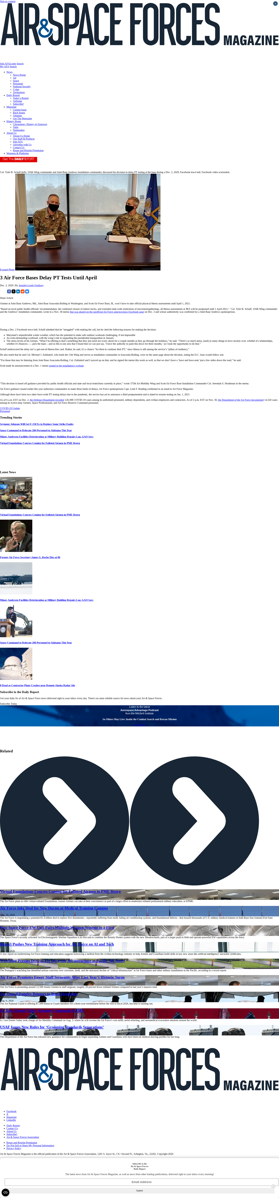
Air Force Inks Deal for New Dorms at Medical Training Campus (54, 908)
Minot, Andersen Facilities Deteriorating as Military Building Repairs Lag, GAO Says (46, 600)
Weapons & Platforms (17, 153)
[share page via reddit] (23, 292)
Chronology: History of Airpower (30, 124)
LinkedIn (11, 1120)
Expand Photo (7, 269)
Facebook (11, 1111)
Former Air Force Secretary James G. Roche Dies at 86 (30, 557)
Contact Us (18, 147)
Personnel (18, 83)
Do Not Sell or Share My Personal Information (30, 1145)
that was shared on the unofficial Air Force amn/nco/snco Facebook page (107, 311)
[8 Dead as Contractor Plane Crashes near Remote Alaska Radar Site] (16, 679)
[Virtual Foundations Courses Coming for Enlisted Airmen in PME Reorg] (16, 508)
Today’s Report (21, 98)
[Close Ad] (273, 1186)
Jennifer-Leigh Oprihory (31, 285)
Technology (19, 92)
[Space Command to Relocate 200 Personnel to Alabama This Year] (16, 636)
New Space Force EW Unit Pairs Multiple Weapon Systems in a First (57, 927)
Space (16, 80)
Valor (15, 127)
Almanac (17, 115)
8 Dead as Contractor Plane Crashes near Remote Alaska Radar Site (37, 685)
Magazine (11, 106)
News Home (19, 75)
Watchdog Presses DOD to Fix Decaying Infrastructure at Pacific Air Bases (62, 961)
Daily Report (13, 95)
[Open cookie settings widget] (5, 1192)
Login (13, 63)
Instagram (11, 1117)
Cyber (16, 89)
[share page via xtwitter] (14, 292)
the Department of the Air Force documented (241, 400)
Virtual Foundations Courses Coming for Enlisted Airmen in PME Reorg (40, 514)
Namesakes (19, 130)
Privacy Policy (13, 1148)
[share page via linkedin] (18, 292)
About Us (11, 133)
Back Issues (19, 112)
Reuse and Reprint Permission (28, 150)
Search (20, 63)
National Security (22, 86)
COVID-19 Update (10, 408)
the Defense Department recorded (47, 400)
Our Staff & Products (24, 138)
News (9, 72)
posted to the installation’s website (66, 365)
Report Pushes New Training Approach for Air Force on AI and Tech (57, 944)
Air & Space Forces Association (22, 1137)
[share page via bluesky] (27, 292)
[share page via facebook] (9, 292)
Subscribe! (18, 104)
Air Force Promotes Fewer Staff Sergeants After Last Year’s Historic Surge (62, 977)
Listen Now (140, 725)
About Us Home (21, 136)
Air (14, 77)
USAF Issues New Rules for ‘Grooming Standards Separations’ (52, 1027)
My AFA (4, 66)
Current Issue (19, 109)
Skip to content (7, 1)
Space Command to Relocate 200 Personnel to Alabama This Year (36, 642)
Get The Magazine (22, 118)
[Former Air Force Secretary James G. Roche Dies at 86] (16, 551)
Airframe (17, 101)
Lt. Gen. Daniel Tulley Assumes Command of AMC (42, 1010)
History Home (13, 121)
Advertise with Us (22, 144)
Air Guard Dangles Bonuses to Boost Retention (39, 994)
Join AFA (5, 63)
